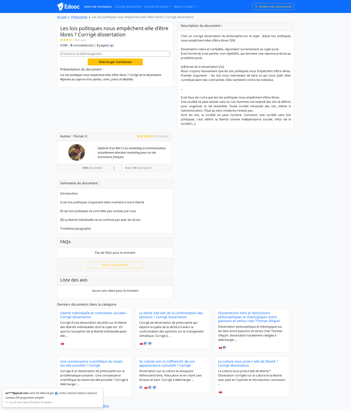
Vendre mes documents (275, 7)
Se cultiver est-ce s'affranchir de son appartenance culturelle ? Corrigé (167, 363)
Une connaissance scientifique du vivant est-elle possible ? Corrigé (91, 363)
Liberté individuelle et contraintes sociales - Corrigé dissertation (94, 315)
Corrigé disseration (128, 7)
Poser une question (115, 265)
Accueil (62, 17)
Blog (106, 406)
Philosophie (79, 17)
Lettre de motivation (98, 7)
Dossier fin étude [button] (157, 7)
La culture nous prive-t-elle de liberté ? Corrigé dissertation (248, 363)
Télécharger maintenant (115, 62)
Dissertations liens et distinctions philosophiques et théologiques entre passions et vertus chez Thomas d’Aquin (249, 317)
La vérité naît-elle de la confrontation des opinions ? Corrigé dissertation (171, 315)
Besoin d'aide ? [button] (184, 7)
